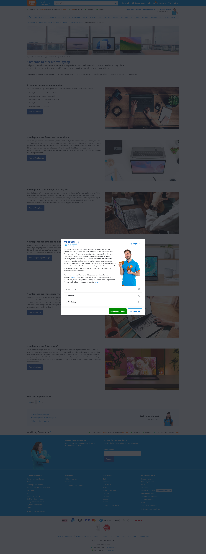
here (73, 277)
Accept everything (118, 311)
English (136, 243)
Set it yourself (135, 311)
